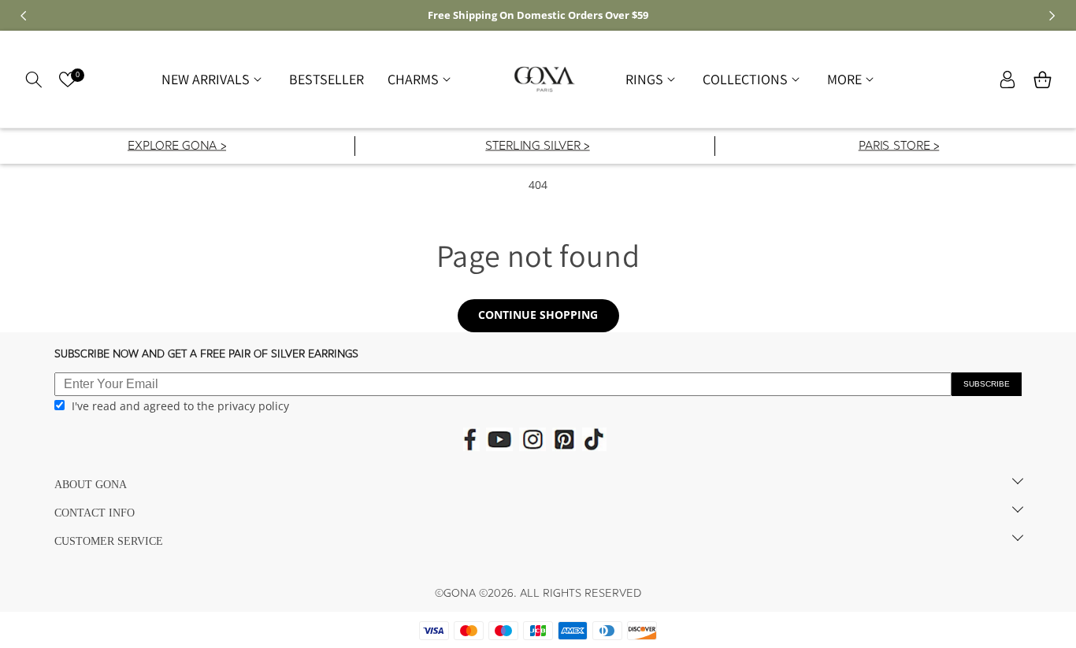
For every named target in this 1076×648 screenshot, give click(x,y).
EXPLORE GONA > (177, 147)
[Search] (33, 79)
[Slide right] (1052, 15)
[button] (213, 79)
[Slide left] (23, 15)
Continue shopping (538, 314)
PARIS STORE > (898, 147)
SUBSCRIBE (986, 384)
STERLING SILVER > (537, 147)
